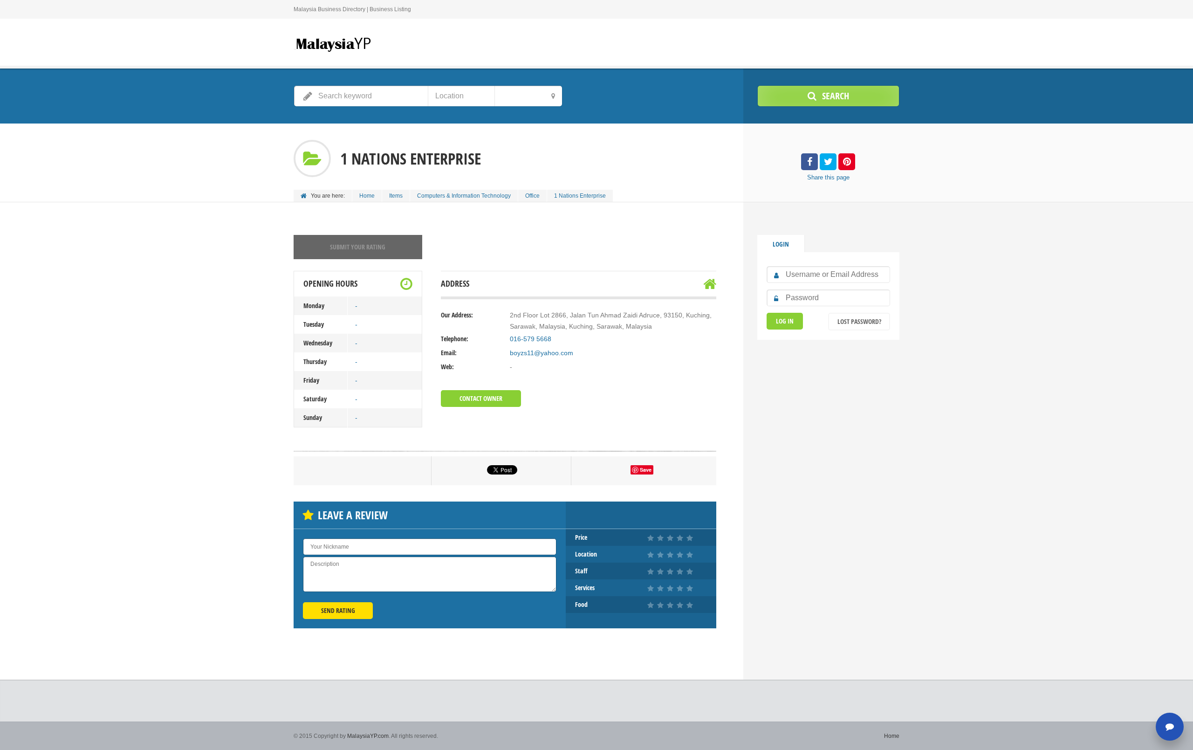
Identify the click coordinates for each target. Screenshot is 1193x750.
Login (781, 244)
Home (367, 196)
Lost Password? (859, 321)
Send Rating (338, 610)
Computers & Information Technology (464, 196)
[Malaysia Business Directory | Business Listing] (333, 43)
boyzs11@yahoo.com (541, 353)
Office (532, 196)
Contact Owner (480, 398)
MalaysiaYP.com (368, 736)
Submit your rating (357, 246)
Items (396, 196)
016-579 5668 (530, 339)
